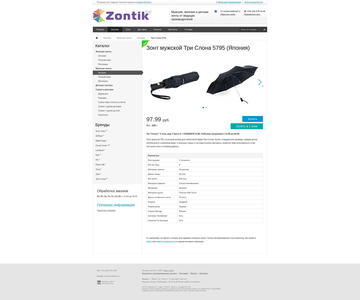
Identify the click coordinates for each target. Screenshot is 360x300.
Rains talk (101, 164)
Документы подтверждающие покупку (159, 273)
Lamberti (100, 150)
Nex (98, 155)
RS (98, 160)
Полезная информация (116, 205)
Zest (98, 174)
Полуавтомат (104, 60)
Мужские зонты (104, 68)
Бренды (102, 125)
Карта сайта (169, 270)
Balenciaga (101, 140)
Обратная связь (227, 14)
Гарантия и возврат (106, 210)
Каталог (115, 29)
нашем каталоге (143, 2)
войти (149, 241)
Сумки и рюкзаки (104, 89)
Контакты (172, 29)
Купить (252, 118)
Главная (100, 29)
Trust (99, 169)
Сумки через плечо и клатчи (112, 102)
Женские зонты (104, 51)
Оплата (157, 29)
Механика (103, 64)
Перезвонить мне (252, 14)
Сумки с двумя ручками (109, 106)
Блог (128, 29)
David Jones (103, 145)
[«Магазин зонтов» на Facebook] (216, 11)
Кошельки (103, 115)
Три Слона (102, 179)
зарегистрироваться (166, 241)
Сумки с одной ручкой (109, 110)
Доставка (142, 29)
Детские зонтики (104, 85)
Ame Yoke (101, 131)
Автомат (102, 56)
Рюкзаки (102, 98)
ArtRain (100, 136)
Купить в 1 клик (246, 126)
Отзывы (189, 29)
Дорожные (103, 94)
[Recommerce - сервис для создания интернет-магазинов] (99, 284)
